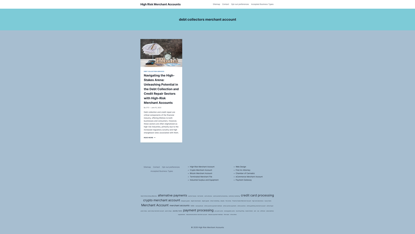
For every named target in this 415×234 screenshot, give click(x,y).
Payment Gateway (244, 180)
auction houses (192, 196)
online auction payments (229, 206)
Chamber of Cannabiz (245, 173)
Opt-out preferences (240, 4)
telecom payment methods (215, 214)
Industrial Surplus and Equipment (204, 180)
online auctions (241, 206)
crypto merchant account (161, 200)
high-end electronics (257, 201)
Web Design (241, 167)
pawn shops (168, 211)
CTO (147, 107)
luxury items (268, 201)
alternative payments (172, 195)
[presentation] (161, 53)
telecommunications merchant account (196, 214)
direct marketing (214, 201)
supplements (181, 214)
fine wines (228, 201)
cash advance (208, 196)
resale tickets (249, 211)
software (262, 211)
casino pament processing (220, 196)
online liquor (270, 206)
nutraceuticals (199, 206)
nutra (192, 206)
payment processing (198, 210)
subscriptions (270, 211)
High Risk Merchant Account (202, 167)
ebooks (222, 201)
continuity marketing (234, 196)
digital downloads (196, 201)
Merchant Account (155, 205)
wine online (233, 214)
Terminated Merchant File (201, 177)
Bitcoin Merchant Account (201, 173)
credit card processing (257, 195)
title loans (226, 214)
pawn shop (144, 211)
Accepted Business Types (262, 4)
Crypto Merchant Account (201, 170)
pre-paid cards (219, 211)
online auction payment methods (213, 206)
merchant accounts (180, 205)
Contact (225, 4)
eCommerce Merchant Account (249, 177)
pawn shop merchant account (156, 211)
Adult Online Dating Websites (149, 196)
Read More (149, 137)
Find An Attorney (243, 170)
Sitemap (216, 4)
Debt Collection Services (154, 71)
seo (258, 211)
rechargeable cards (229, 211)
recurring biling (240, 211)
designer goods (185, 201)
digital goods (205, 201)
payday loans (177, 211)
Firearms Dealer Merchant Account (241, 201)
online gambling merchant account (256, 206)
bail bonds (200, 196)
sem (255, 211)
